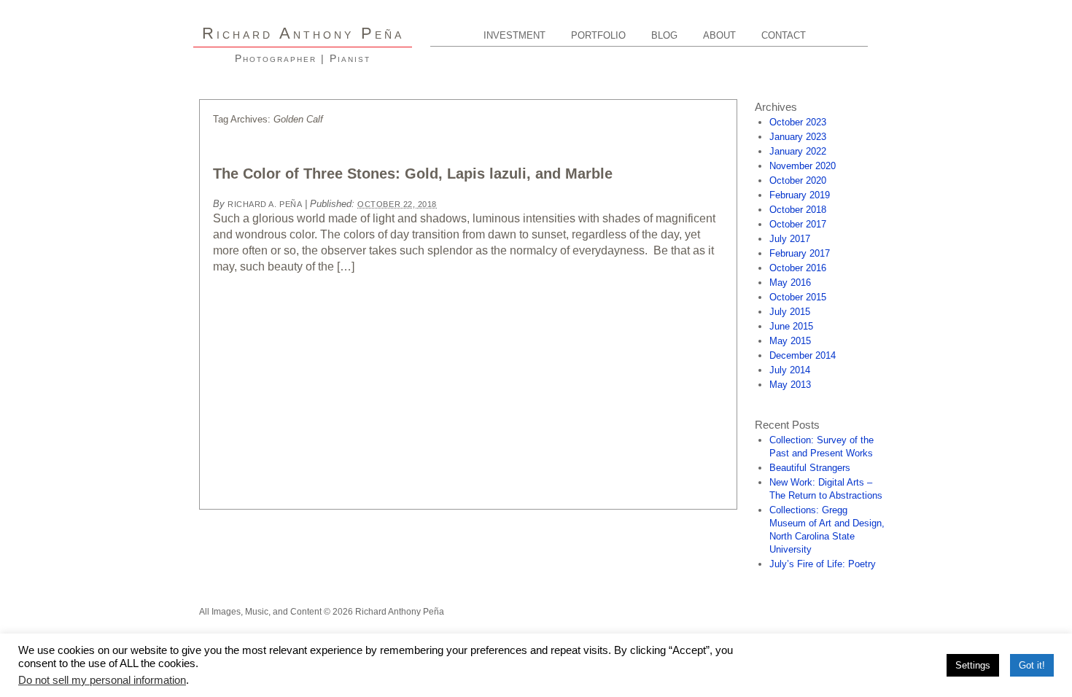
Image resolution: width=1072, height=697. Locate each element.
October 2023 (797, 122)
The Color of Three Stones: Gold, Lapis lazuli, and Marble (413, 174)
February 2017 (799, 253)
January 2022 (797, 151)
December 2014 (802, 355)
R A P (303, 33)
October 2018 (797, 209)
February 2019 (799, 195)
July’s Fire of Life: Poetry (822, 563)
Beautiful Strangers (809, 467)
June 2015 (791, 326)
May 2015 (790, 340)
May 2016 (790, 282)
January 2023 (797, 136)
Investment (514, 35)
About (719, 35)
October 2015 (797, 297)
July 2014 (789, 370)
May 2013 (790, 384)
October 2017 (797, 224)
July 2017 (789, 238)
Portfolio (598, 35)
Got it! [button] (1032, 665)
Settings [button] (972, 665)
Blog (664, 35)
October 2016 (797, 267)
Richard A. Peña (265, 204)
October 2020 (797, 180)
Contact (783, 35)
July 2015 (789, 311)
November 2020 (802, 165)
